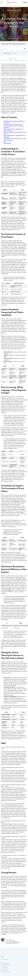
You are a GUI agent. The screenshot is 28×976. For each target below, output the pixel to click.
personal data (13, 53)
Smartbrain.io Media (14, 10)
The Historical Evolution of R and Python (13, 124)
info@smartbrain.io (5, 971)
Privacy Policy (4, 967)
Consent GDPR (4, 969)
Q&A (5, 141)
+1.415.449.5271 (4, 959)
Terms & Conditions (5, 965)
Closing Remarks (7, 143)
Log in (25, 2)
